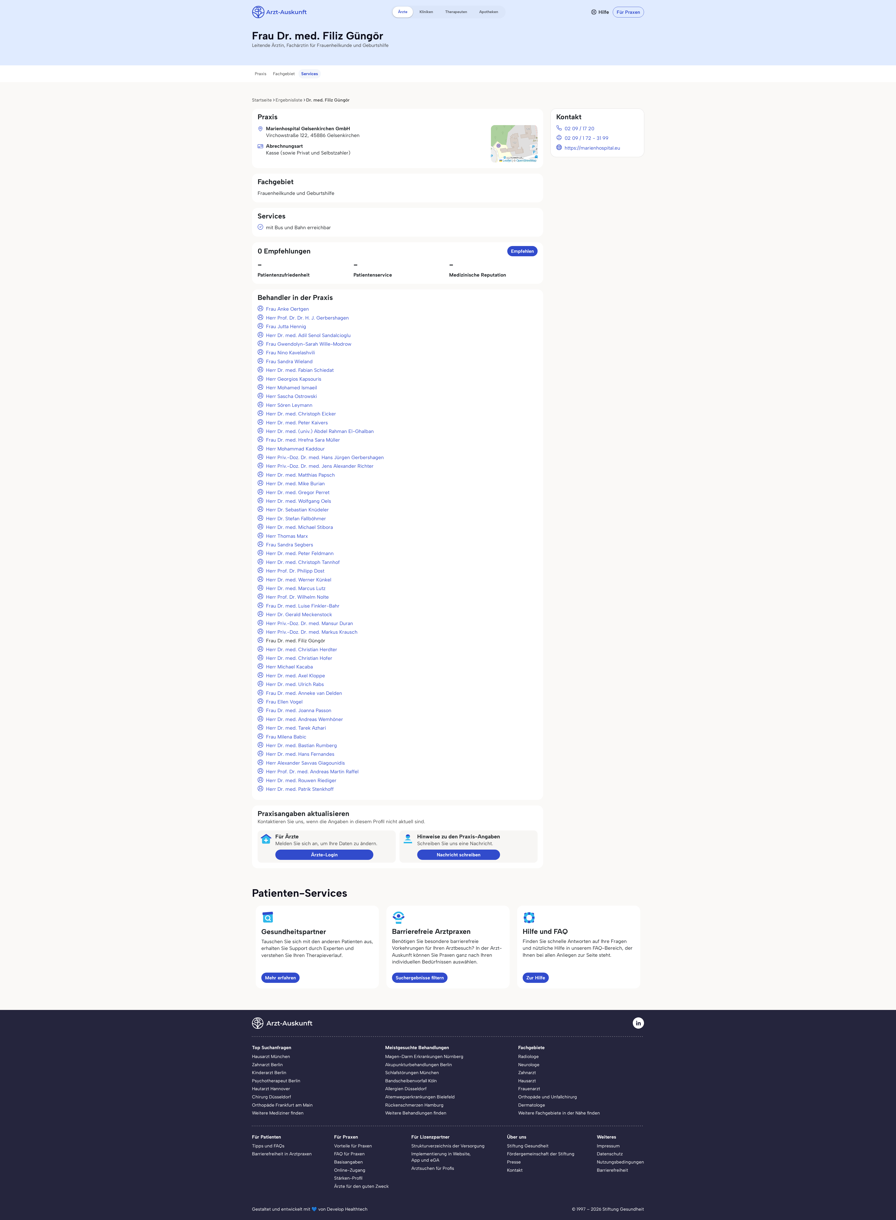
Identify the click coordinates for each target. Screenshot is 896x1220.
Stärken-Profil (348, 1178)
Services (309, 73)
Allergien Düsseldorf (406, 1088)
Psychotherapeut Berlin (276, 1080)
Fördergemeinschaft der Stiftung (540, 1154)
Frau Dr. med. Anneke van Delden (304, 693)
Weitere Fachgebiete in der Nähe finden (559, 1113)
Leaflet (506, 160)
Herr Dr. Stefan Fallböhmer (296, 518)
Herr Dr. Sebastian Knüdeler (297, 510)
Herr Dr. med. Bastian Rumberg (301, 745)
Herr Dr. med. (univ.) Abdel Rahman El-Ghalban (320, 431)
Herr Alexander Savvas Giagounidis (305, 763)
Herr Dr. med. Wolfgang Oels (298, 501)
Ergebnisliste (289, 100)
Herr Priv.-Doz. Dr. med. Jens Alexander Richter (320, 466)
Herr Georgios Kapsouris (293, 379)
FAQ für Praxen (349, 1154)
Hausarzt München (271, 1056)
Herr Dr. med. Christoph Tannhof (303, 562)
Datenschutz (610, 1154)
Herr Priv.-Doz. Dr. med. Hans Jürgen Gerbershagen (325, 457)
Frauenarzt (529, 1088)
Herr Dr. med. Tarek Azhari (296, 728)
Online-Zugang (349, 1170)
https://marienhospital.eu (592, 148)
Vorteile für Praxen (353, 1146)
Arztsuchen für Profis (432, 1168)
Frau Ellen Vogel (284, 702)
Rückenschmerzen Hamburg (414, 1105)
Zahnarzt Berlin (267, 1064)
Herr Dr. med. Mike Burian (295, 483)
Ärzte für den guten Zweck (361, 1186)
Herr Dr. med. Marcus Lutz (296, 588)
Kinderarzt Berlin (269, 1072)
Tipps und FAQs (268, 1146)
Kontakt (515, 1170)
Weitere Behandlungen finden (415, 1113)
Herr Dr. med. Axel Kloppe (295, 676)
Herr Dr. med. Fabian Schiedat (300, 370)
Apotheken (488, 12)
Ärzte (402, 12)
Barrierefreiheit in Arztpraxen (282, 1154)
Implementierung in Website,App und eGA (441, 1157)
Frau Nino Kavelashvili (290, 352)
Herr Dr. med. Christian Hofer (299, 658)
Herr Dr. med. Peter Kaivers (297, 422)
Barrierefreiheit (612, 1170)
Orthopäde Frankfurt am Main (282, 1105)
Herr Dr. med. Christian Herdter (301, 649)
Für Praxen (628, 12)
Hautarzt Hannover (271, 1088)
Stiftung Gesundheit (528, 1146)
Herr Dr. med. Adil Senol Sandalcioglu (308, 335)
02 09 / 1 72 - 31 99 (587, 138)
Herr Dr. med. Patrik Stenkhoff (300, 789)
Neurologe (528, 1064)
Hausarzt (527, 1080)
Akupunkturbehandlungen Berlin (418, 1064)
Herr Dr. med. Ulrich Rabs (295, 684)
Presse (514, 1162)
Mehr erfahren (280, 978)
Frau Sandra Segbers (289, 545)
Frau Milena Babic (286, 737)
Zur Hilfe (535, 978)
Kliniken (426, 12)
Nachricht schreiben (458, 855)
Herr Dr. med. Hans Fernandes (300, 754)
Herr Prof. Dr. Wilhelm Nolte (297, 597)
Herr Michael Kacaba (289, 667)
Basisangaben (348, 1162)
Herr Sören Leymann (289, 405)
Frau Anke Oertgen (287, 309)
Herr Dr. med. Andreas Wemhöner (304, 719)
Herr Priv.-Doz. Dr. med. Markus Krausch (311, 632)
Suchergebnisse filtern (420, 978)
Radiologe (528, 1056)
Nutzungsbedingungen (620, 1162)
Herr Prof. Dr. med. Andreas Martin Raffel (312, 771)
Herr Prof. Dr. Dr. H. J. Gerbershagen (307, 318)
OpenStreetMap (526, 160)
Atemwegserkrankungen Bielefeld (420, 1097)
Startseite (262, 100)
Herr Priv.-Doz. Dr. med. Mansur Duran (309, 623)
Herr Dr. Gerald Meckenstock (299, 614)
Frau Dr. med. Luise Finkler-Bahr (303, 606)
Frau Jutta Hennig (286, 326)
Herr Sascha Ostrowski (291, 396)
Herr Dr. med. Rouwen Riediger (301, 780)
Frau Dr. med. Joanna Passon (298, 710)
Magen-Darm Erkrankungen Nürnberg (424, 1056)
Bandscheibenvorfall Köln (411, 1080)
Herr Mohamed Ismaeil (291, 387)
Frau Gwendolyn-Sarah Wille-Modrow (308, 344)
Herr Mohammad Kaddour (295, 449)
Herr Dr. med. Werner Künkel (298, 580)
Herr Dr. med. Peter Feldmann (300, 553)
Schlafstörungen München (412, 1072)
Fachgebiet (284, 73)
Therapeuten (456, 12)
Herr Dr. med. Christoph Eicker (301, 414)
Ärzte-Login (324, 855)
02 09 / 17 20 (579, 128)
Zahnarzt (527, 1072)
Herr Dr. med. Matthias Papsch (300, 475)
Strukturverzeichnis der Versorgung (448, 1146)
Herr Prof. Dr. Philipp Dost (295, 571)
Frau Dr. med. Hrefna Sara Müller (303, 440)
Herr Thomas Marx (287, 536)
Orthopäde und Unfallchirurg (547, 1097)
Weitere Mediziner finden (278, 1113)
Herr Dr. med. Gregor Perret (297, 492)
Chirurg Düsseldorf (271, 1097)
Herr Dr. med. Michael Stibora (299, 527)
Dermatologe (531, 1105)
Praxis (260, 73)
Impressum (608, 1146)
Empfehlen (522, 251)
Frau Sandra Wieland (289, 361)
